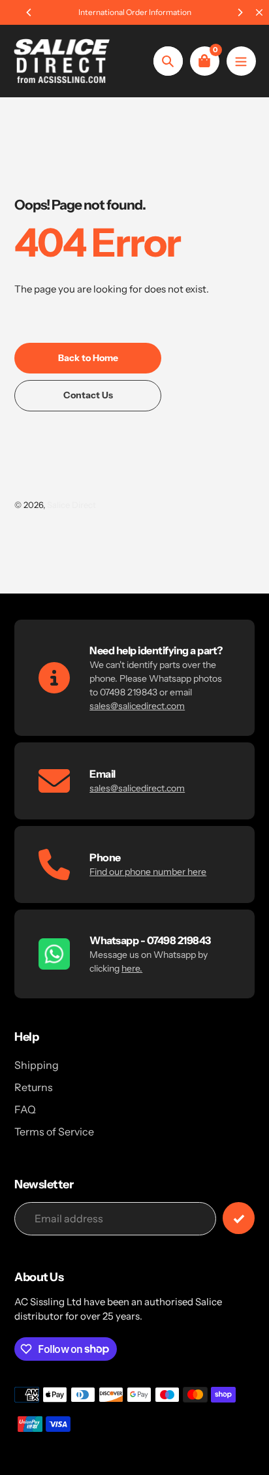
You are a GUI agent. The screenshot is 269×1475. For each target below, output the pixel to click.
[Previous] (29, 12)
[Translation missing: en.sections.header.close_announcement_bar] (259, 12)
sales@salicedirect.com (137, 706)
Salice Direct (71, 505)
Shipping (36, 1064)
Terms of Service (54, 1131)
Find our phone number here (147, 872)
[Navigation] (241, 61)
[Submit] (239, 1218)
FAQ (25, 1109)
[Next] (239, 12)
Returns (33, 1087)
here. (131, 968)
